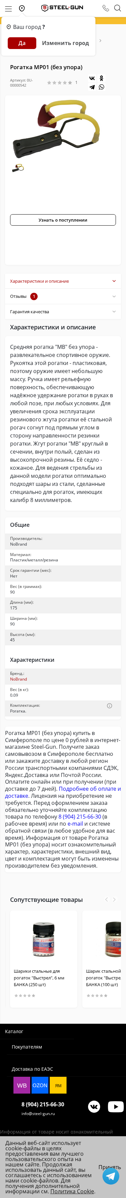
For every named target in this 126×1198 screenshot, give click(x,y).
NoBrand (18, 679)
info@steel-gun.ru (38, 1113)
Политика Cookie (72, 1191)
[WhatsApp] (101, 87)
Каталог (14, 1031)
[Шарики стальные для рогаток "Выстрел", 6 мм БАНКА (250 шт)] (44, 939)
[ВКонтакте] (92, 78)
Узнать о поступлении (63, 220)
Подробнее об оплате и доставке (63, 792)
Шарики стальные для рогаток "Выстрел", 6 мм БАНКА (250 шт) (39, 977)
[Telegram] (92, 87)
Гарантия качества (29, 312)
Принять (109, 1167)
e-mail (75, 823)
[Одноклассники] (101, 78)
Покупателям (27, 1047)
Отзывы (22, 296)
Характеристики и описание (39, 281)
